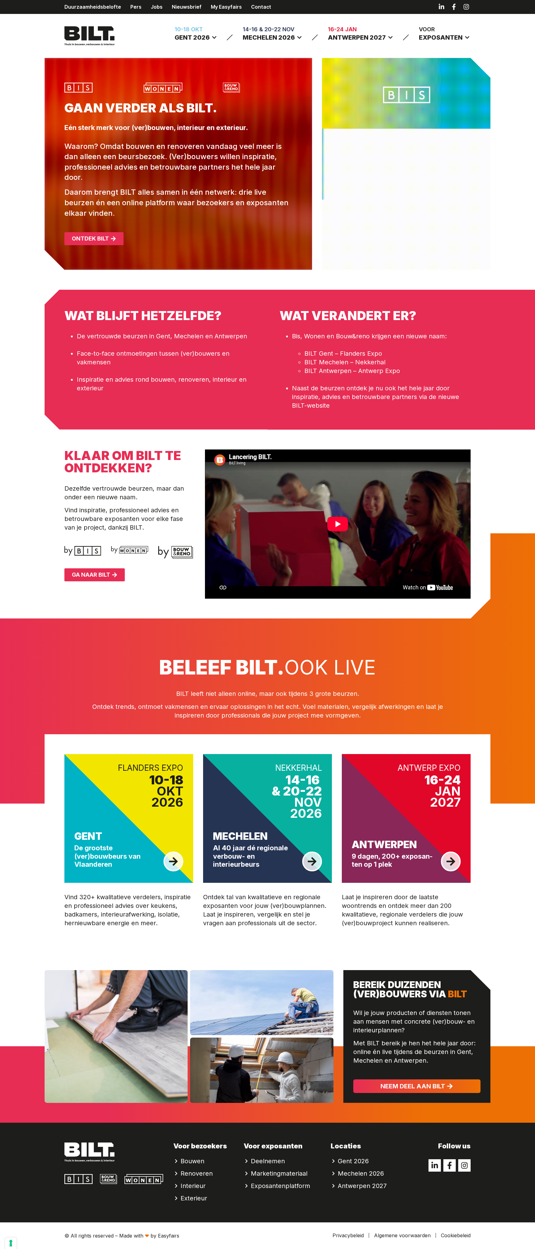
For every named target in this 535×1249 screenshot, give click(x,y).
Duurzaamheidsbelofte (92, 7)
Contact (261, 7)
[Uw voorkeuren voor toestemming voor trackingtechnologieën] (11, 1243)
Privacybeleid (348, 1235)
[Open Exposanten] (467, 37)
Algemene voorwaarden (402, 1235)
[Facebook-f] (454, 6)
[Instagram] (466, 6)
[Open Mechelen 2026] (299, 37)
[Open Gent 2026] (214, 37)
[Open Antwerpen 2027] (390, 37)
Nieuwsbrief (187, 7)
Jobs (157, 7)
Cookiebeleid (456, 1235)
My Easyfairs (226, 7)
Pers (135, 7)
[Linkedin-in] (441, 6)
